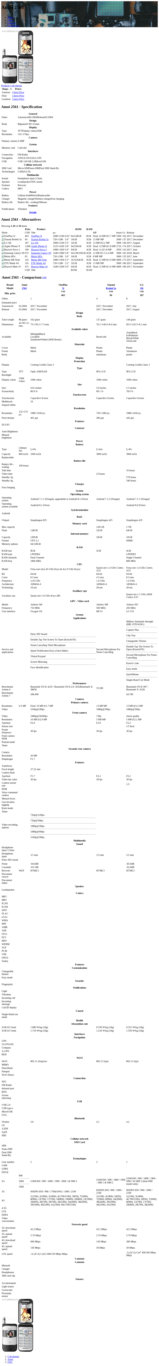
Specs (10, 20)
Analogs (11, 23)
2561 (24, 288)
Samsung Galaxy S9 (41, 253)
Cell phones (16, 85)
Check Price (18, 92)
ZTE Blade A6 (38, 263)
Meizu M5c (36, 256)
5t (63, 288)
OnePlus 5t (36, 236)
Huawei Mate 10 (39, 266)
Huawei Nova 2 (39, 249)
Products (5, 85)
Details (32, 212)
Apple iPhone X (39, 246)
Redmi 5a (111, 288)
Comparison (13, 25)
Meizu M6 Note (39, 259)
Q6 (141, 288)
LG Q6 (34, 242)
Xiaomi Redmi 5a (39, 239)
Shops (10, 17)
